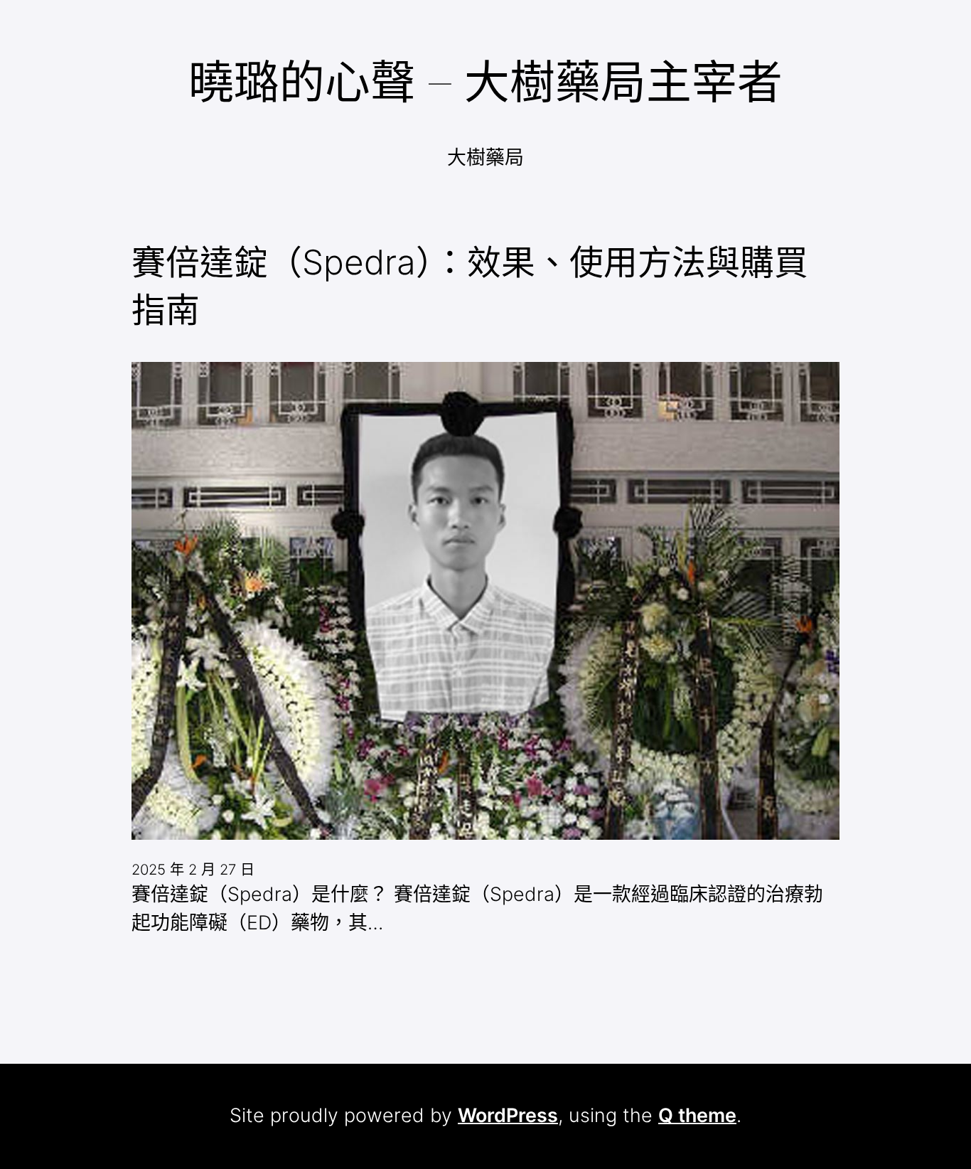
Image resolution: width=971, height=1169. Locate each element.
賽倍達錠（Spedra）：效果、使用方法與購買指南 (470, 286)
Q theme (697, 1115)
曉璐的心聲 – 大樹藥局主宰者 (485, 81)
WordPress (508, 1115)
